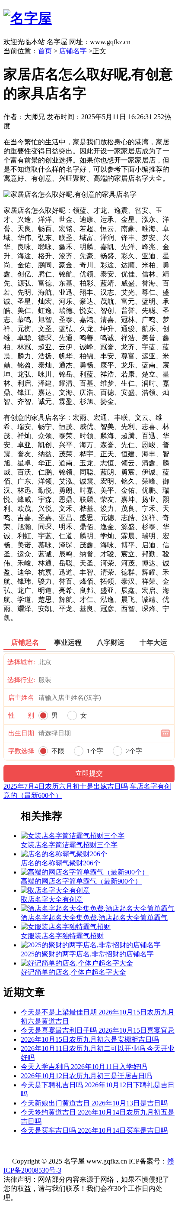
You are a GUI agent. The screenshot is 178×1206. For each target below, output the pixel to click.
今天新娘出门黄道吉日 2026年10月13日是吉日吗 (94, 1103)
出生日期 (21, 733)
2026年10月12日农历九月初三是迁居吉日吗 (86, 1075)
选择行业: (21, 679)
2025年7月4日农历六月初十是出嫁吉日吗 (65, 786)
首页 (45, 51)
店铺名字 (73, 51)
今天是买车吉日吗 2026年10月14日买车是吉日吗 (94, 1130)
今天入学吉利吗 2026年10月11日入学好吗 (84, 1066)
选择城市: (21, 662)
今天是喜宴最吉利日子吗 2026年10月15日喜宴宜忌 (98, 1030)
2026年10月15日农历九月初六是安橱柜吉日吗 (90, 1039)
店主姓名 (21, 697)
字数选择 (21, 751)
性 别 (21, 715)
